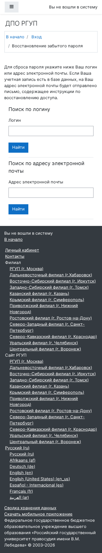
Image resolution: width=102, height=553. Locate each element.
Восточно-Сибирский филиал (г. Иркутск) (53, 281)
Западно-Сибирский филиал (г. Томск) (49, 287)
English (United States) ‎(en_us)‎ (40, 478)
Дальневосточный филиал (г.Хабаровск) (51, 274)
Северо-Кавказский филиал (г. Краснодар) (53, 336)
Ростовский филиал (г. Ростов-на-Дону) (51, 318)
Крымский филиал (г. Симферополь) (47, 299)
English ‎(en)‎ (21, 472)
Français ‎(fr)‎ (21, 491)
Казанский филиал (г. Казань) (39, 293)
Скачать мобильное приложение (38, 514)
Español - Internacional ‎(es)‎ (36, 485)
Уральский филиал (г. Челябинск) (44, 342)
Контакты (14, 256)
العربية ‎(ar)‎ (19, 497)
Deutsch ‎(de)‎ (22, 466)
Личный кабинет (22, 250)
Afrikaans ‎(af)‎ (22, 460)
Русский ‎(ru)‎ (17, 447)
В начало (15, 36)
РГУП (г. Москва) (26, 268)
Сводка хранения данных (30, 507)
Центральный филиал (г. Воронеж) (45, 349)
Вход (36, 36)
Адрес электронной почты (35, 182)
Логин (14, 120)
